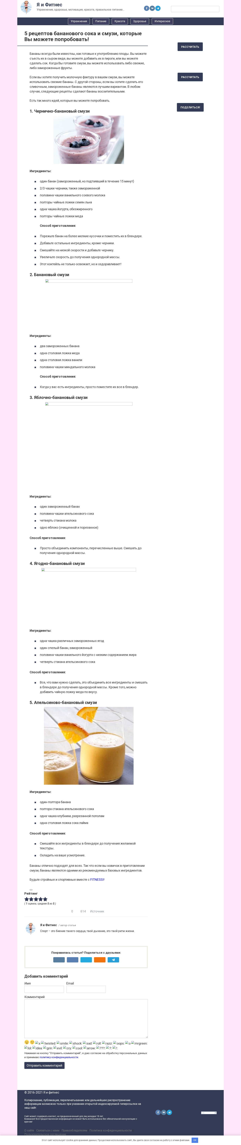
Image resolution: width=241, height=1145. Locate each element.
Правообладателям (74, 1130)
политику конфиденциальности (59, 1057)
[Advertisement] (190, 174)
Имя (27, 983)
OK (194, 1140)
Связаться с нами (47, 1130)
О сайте (29, 1130)
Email (70, 983)
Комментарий (34, 997)
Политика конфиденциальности (110, 1130)
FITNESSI (97, 879)
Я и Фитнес (49, 5)
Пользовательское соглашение (45, 1134)
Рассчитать (190, 46)
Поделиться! (190, 107)
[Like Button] (31, 889)
